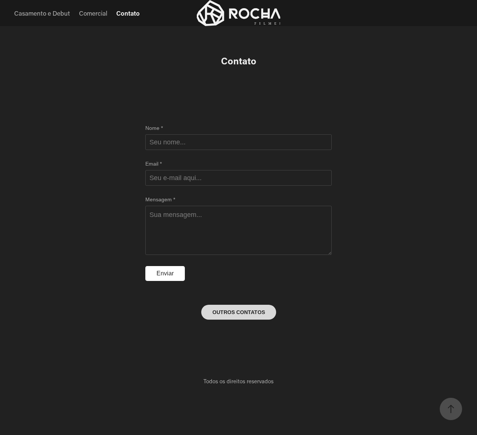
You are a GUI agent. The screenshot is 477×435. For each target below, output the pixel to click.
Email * (153, 163)
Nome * (154, 128)
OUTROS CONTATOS (238, 312)
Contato (128, 13)
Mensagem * (160, 199)
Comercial (93, 13)
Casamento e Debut (42, 13)
